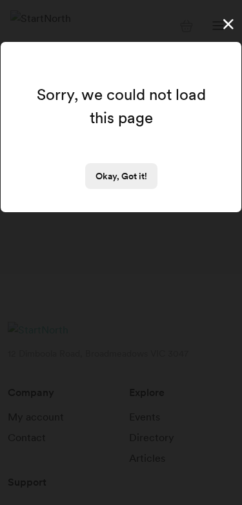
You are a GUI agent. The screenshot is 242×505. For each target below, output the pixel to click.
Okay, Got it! (121, 176)
